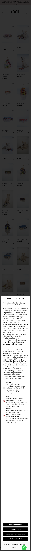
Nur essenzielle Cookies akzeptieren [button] (15, 534)
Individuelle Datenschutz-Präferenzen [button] (15, 538)
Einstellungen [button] (18, 344)
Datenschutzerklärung (10, 334)
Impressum (15, 547)
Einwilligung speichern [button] (15, 524)
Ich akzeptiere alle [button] (16, 529)
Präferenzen (7, 544)
